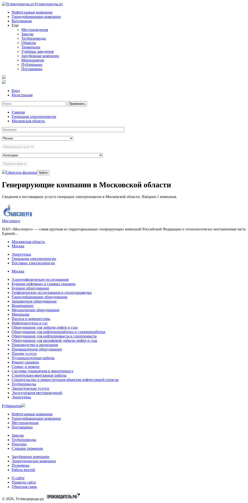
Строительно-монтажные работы (39, 375)
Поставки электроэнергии (33, 263)
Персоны (19, 444)
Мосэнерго (11, 221)
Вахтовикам (22, 21)
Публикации (31, 64)
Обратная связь (24, 487)
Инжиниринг (23, 306)
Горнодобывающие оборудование (39, 297)
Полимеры (20, 465)
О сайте (18, 478)
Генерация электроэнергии (34, 116)
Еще (15, 25)
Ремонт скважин (25, 362)
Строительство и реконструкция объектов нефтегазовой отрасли (65, 380)
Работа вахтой (23, 470)
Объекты (28, 43)
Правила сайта (24, 482)
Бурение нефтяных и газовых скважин (44, 284)
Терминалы (30, 47)
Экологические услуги (30, 388)
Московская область (28, 121)
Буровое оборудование (30, 288)
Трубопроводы (33, 38)
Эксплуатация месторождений (37, 393)
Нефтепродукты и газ (29, 323)
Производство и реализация (35, 345)
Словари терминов (27, 448)
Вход (16, 91)
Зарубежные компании (40, 56)
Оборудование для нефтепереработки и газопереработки (58, 332)
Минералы (20, 314)
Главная (18, 112)
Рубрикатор (11, 406)
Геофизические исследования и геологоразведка (52, 292)
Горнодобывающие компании (36, 17)
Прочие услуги (24, 353)
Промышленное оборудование (37, 349)
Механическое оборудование (35, 310)
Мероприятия (32, 60)
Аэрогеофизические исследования (40, 279)
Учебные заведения (37, 51)
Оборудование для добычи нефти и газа (45, 327)
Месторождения (34, 30)
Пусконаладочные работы (33, 358)
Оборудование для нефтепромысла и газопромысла (54, 336)
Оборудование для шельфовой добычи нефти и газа (54, 340)
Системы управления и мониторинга (42, 371)
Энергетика (21, 254)
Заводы (27, 34)
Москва (18, 246)
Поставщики (31, 69)
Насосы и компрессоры (31, 319)
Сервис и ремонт (26, 367)
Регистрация (22, 95)
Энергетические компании (34, 461)
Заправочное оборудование (34, 301)
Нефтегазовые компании (32, 12)
